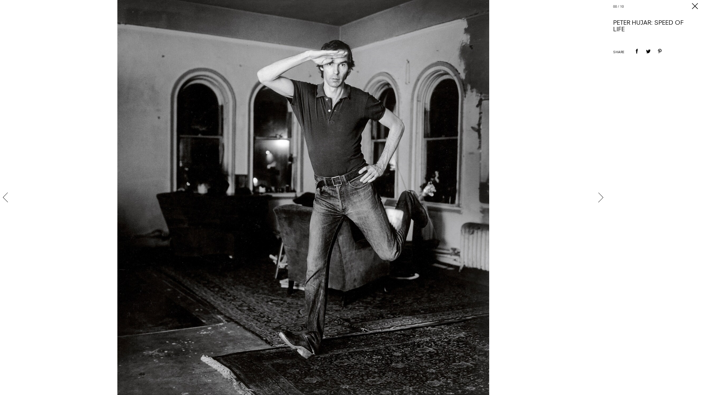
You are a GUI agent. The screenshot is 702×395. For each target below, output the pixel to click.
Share (619, 52)
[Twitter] (648, 55)
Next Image (601, 197)
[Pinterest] (659, 55)
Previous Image (6, 197)
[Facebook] (636, 55)
